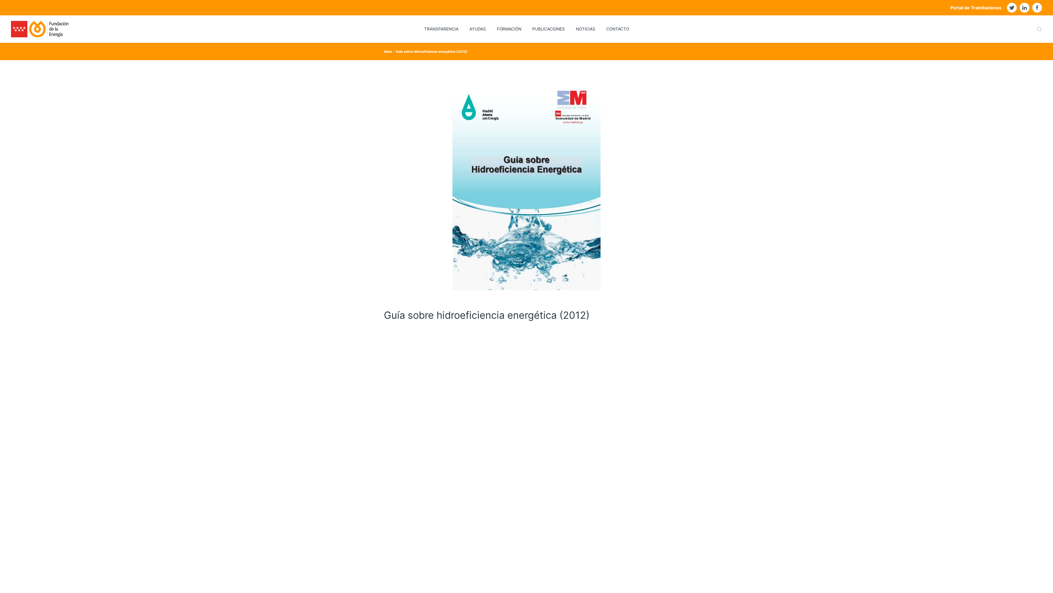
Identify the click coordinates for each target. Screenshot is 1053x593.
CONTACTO (617, 29)
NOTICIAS (585, 29)
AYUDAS (477, 29)
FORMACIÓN (509, 29)
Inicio (388, 51)
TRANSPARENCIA (441, 29)
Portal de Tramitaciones (975, 7)
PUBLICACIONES (548, 29)
